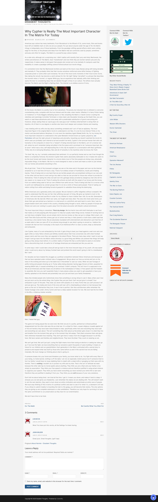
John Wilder (38, 432)
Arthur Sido (30, 39)
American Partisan (116, 143)
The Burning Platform (117, 190)
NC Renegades (115, 173)
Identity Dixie (114, 181)
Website (83, 473)
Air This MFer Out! (116, 102)
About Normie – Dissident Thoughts (44, 443)
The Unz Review (115, 164)
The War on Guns (116, 186)
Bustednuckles (115, 211)
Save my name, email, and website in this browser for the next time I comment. (54, 481)
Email (55, 473)
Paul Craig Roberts (116, 215)
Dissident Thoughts (38, 22)
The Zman (113, 132)
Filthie (112, 169)
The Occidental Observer (118, 219)
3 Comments (51, 39)
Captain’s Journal (116, 177)
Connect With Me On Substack (126, 270)
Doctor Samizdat (116, 128)
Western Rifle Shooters (117, 124)
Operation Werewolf (117, 160)
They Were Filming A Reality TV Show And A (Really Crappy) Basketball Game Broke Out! (120, 87)
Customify (60, 498)
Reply (102, 421)
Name (27, 473)
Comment (29, 457)
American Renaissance (117, 148)
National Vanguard (116, 228)
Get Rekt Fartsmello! (117, 98)
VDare (112, 152)
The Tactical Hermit (116, 207)
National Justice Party (117, 202)
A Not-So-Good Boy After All (120, 105)
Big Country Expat (116, 115)
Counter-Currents (116, 198)
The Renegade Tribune (117, 224)
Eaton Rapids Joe (116, 194)
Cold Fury (113, 156)
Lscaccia (36, 419)
